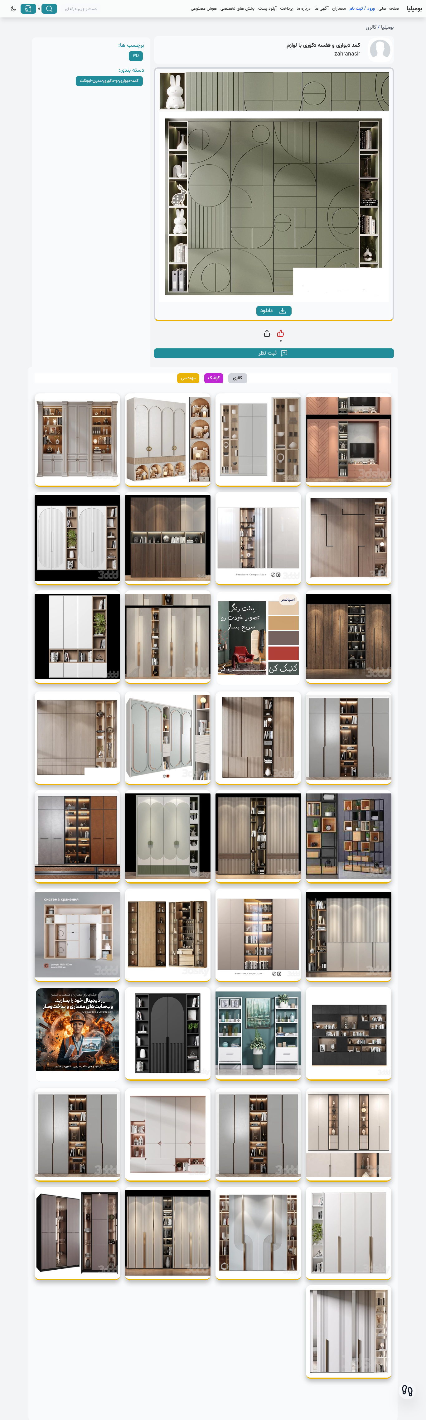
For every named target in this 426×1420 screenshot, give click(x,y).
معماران (339, 9)
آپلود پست (267, 9)
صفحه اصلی (389, 9)
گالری (371, 27)
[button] (407, 1390)
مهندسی (188, 378)
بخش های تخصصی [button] (237, 9)
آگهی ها (321, 9)
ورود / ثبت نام (362, 9)
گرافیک (214, 378)
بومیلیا (387, 27)
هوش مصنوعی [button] (204, 9)
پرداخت (286, 9)
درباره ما (304, 9)
